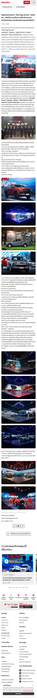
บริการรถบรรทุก (5, 671)
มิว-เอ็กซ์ (3, 638)
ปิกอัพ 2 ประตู (4, 625)
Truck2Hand (22, 638)
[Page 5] (24, 587)
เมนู (33, 2)
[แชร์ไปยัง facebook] (14, 526)
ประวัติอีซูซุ (21, 649)
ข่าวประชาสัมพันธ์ (20, 7)
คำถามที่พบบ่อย (23, 647)
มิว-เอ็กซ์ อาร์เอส (5, 636)
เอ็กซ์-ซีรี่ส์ (3, 630)
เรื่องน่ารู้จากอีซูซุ (23, 620)
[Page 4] (20, 587)
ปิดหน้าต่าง (18, 694)
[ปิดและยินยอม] (33, 685)
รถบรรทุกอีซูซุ (5, 642)
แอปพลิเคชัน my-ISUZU (7, 680)
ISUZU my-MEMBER (7, 682)
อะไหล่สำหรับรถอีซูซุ (6, 666)
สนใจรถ (27, 2)
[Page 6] (27, 587)
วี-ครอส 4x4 (4, 620)
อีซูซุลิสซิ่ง (21, 631)
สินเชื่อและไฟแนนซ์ (5, 653)
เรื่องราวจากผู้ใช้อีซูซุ (24, 618)
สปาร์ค (3, 628)
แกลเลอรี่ (21, 623)
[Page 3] (17, 587)
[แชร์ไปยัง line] (18, 526)
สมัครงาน (21, 659)
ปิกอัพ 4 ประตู (4, 623)
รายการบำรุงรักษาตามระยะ (7, 664)
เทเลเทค (21, 636)
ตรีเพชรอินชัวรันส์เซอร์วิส (25, 633)
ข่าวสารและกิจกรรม (7, 7)
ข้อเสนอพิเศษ (4, 651)
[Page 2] (13, 587)
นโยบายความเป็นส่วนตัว (25, 662)
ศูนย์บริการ (4, 661)
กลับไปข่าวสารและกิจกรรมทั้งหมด (20, 534)
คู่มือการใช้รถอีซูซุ (5, 669)
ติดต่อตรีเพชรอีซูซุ (23, 657)
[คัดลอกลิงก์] (22, 526)
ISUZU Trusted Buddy (25, 654)
